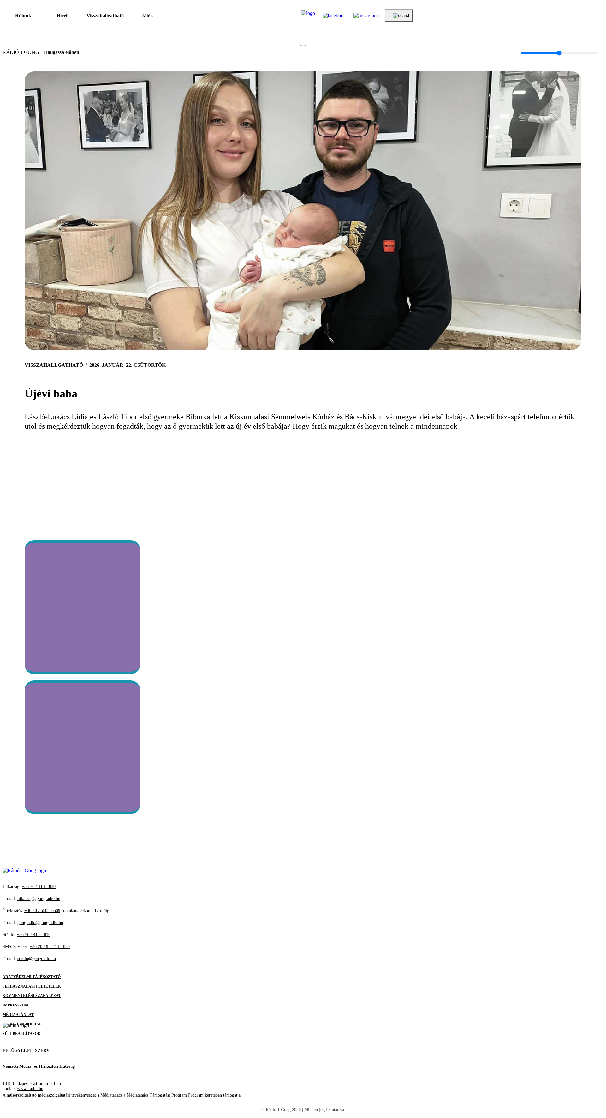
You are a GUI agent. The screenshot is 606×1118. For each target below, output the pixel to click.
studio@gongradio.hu (36, 958)
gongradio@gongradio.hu (40, 922)
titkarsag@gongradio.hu (38, 898)
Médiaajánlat (18, 1014)
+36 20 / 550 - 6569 (42, 910)
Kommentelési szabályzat (32, 996)
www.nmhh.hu (30, 1088)
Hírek (62, 15)
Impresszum (15, 1005)
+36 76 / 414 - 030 (39, 886)
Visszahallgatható (105, 15)
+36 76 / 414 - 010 (33, 934)
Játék (147, 15)
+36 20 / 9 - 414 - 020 (50, 946)
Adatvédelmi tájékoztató (32, 977)
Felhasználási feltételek (32, 986)
